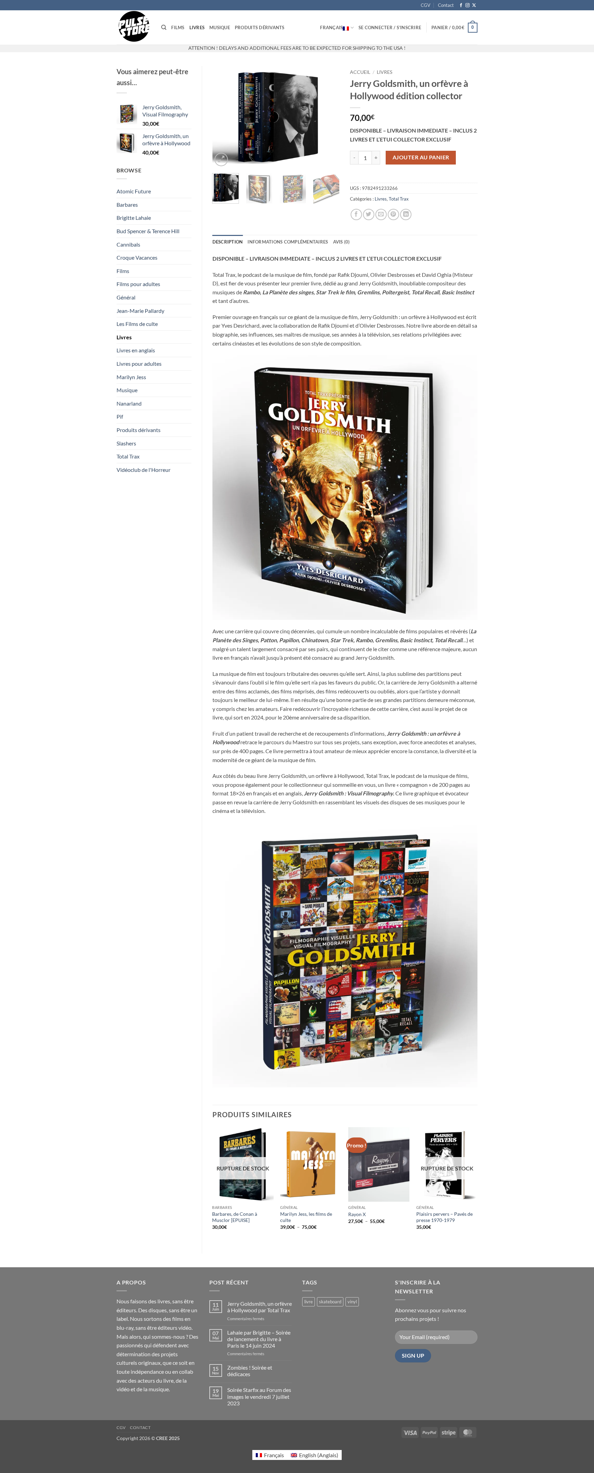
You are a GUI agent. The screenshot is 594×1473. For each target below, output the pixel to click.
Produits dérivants (260, 27)
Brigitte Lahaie (134, 217)
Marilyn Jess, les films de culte (306, 1217)
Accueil (360, 72)
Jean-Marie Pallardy (140, 310)
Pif (120, 416)
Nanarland (129, 403)
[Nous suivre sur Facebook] (461, 5)
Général (126, 297)
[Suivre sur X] (474, 5)
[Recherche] (163, 27)
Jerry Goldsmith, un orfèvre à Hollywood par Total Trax (259, 1306)
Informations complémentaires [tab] (288, 242)
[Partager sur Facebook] (356, 214)
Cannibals (128, 244)
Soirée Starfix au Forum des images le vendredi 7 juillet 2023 (259, 1396)
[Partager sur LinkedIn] (405, 214)
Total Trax (128, 456)
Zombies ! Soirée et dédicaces (249, 1370)
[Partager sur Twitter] (368, 214)
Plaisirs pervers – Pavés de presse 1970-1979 (444, 1217)
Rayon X (357, 1214)
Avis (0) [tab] (341, 242)
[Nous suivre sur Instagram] (467, 5)
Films (177, 27)
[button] (390, 27)
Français (331, 27)
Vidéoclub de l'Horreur (143, 469)
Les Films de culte (137, 323)
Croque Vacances (137, 257)
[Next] (328, 117)
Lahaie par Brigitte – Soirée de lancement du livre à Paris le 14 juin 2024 (258, 1339)
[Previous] (223, 117)
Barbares (127, 204)
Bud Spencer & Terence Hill (148, 231)
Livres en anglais (136, 350)
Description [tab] (227, 242)
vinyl (352, 1301)
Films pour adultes (138, 284)
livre (308, 1301)
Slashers (126, 443)
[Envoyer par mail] (381, 214)
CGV (425, 5)
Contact (446, 5)
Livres (197, 27)
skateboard (330, 1301)
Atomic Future (134, 191)
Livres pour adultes (139, 363)
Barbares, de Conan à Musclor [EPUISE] (234, 1217)
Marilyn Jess (131, 377)
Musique (219, 27)
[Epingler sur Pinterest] (393, 214)
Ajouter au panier (421, 157)
